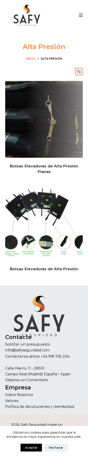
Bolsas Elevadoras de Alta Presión (44, 269)
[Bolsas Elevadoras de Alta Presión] (44, 222)
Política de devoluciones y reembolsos (39, 406)
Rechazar (56, 447)
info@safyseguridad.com (27, 350)
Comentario (37, 380)
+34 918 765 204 (55, 356)
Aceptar (31, 447)
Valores (11, 401)
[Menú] (81, 15)
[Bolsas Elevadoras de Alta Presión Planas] (44, 119)
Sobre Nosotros (19, 395)
